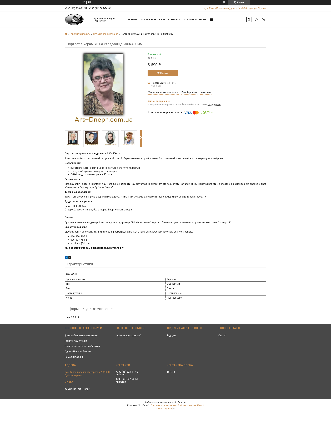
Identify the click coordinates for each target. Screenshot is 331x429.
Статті (221, 335)
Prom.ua (182, 402)
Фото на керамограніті (105, 34)
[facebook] (66, 258)
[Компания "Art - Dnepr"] (78, 19)
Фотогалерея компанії (128, 335)
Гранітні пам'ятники (76, 340)
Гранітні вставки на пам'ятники (82, 346)
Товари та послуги (153, 19)
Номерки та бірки (74, 357)
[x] (69, 258)
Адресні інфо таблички (78, 351)
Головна (132, 19)
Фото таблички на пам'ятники (81, 335)
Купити (164, 73)
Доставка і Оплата (195, 19)
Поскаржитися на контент (163, 405)
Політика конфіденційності (191, 405)
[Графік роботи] (249, 19)
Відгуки (171, 335)
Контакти (174, 19)
